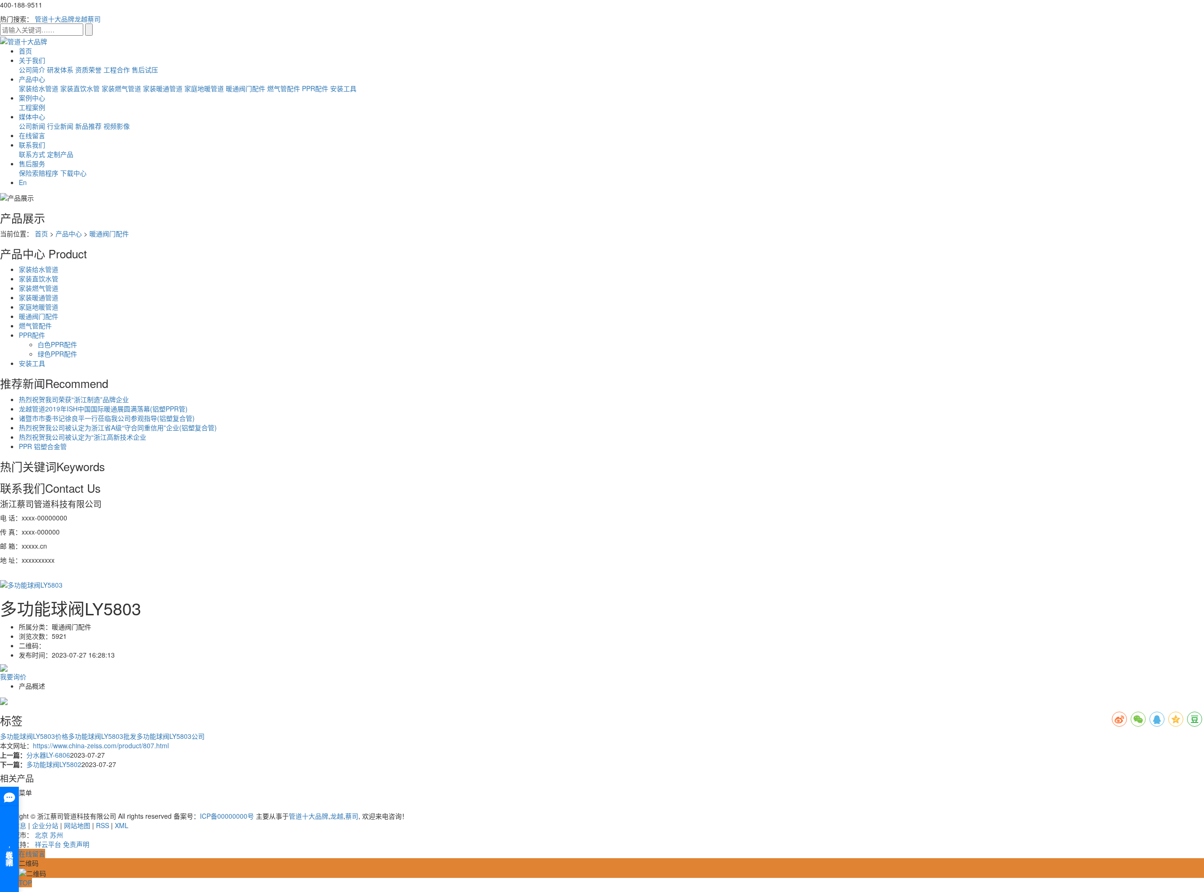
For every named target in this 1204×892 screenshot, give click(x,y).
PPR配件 (315, 88)
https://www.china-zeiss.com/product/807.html (101, 745)
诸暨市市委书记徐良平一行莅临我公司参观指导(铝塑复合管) (107, 418)
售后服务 (32, 163)
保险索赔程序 (38, 173)
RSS (102, 825)
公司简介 (32, 69)
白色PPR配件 (57, 344)
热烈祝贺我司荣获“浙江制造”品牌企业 (74, 399)
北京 (41, 834)
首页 (25, 50)
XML (121, 825)
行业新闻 (60, 126)
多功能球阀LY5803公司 (170, 736)
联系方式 (32, 154)
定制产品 (60, 154)
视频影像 (116, 126)
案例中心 (32, 97)
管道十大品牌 (54, 18)
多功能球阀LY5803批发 (102, 736)
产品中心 (32, 79)
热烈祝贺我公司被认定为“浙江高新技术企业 (82, 437)
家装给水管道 (38, 88)
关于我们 (32, 60)
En (23, 182)
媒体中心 (32, 116)
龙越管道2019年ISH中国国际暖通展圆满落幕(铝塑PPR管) (103, 408)
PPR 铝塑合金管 (43, 446)
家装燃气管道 (121, 88)
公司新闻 (32, 126)
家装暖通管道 (162, 88)
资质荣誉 (88, 69)
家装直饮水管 (80, 88)
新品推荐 (88, 126)
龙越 (80, 18)
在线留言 (32, 135)
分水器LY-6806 (48, 755)
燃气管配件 (283, 88)
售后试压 (145, 69)
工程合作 (116, 69)
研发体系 (60, 69)
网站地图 (77, 825)
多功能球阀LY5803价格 (34, 736)
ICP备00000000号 (227, 816)
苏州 (56, 834)
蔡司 (94, 18)
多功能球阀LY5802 (53, 764)
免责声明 (76, 844)
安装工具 (343, 88)
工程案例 (32, 107)
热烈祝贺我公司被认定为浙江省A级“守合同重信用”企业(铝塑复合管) (118, 427)
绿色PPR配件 (57, 353)
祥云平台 (48, 844)
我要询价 (13, 676)
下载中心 (73, 173)
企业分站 (45, 825)
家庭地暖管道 (204, 88)
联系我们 (32, 144)
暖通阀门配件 (245, 88)
